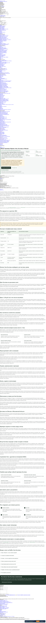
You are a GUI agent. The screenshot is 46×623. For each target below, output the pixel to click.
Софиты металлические (3, 63)
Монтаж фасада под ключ (3, 606)
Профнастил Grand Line (3, 40)
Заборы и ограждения (3, 82)
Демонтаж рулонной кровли (4, 138)
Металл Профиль (2, 26)
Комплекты (1, 108)
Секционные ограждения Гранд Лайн (5, 93)
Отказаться (41, 621)
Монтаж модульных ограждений (4, 607)
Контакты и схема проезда (3, 1)
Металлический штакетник (3, 83)
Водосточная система (3, 74)
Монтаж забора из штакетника (4, 608)
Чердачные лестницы (3, 123)
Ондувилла (1, 53)
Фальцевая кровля (2, 34)
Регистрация (1, 5)
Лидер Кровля (2, 27)
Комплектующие (2, 122)
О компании (1, 143)
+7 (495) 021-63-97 (2, 15)
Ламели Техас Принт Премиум (4, 91)
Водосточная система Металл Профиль (5, 81)
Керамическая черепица (3, 48)
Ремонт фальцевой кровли (3, 135)
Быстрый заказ (14, 167)
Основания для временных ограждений (5, 109)
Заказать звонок (2, 16)
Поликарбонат (2, 49)
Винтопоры (1, 115)
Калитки (1, 107)
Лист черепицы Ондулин (3, 52)
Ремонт (1, 134)
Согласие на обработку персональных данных (6, 602)
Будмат (1, 46)
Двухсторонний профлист (3, 118)
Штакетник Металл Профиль (4, 84)
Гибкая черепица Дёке (3, 30)
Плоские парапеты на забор (3, 99)
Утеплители (1, 130)
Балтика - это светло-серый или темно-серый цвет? (9, 558)
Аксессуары (1, 103)
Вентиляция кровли (2, 129)
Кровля (1, 25)
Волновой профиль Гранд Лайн (4, 100)
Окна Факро (1, 126)
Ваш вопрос (1, 589)
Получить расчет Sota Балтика (7, 582)
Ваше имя (1, 586)
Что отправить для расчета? (6, 572)
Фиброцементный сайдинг (3, 69)
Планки (1, 105)
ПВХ (0, 79)
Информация (2, 599)
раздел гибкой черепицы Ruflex (12, 207)
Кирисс (1, 61)
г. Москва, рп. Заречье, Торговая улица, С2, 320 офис (7, 616)
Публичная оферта (2, 603)
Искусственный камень (3, 60)
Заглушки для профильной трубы (4, 114)
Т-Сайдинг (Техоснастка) (3, 68)
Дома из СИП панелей (3, 127)
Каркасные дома (2, 128)
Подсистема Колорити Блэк (3, 113)
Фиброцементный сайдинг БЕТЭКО (5, 73)
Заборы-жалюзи (2, 88)
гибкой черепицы (23, 207)
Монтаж (1, 131)
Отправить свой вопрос (3, 595)
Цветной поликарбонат (3, 51)
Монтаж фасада (2, 132)
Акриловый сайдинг (3, 54)
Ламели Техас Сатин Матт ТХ (4, 90)
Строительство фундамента (3, 142)
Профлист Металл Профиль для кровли (5, 39)
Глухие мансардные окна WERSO (4, 125)
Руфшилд (1, 33)
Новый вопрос (2, 585)
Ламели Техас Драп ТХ (3, 89)
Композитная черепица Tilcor (4, 44)
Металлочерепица (2, 27)
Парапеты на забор (2, 98)
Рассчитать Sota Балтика (6, 167)
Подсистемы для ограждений (4, 112)
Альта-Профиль (2, 65)
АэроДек (1, 41)
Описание (1, 189)
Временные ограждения (3, 106)
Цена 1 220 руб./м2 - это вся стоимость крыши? (9, 552)
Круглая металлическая (3, 75)
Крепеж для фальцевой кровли (4, 35)
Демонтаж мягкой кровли (3, 137)
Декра (1, 42)
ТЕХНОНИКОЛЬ (2, 78)
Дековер (1, 70)
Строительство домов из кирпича (4, 141)
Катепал (1, 31)
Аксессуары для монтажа (3, 50)
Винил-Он (1, 56)
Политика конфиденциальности (4, 601)
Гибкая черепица (2, 29)
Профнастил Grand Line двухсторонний (5, 119)
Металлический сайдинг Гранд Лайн (5, 62)
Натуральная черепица (3, 47)
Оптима (1, 77)
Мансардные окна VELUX (3, 124)
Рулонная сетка (2, 116)
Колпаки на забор (2, 95)
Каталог (1, 609)
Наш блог (1, 144)
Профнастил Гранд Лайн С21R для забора (5, 87)
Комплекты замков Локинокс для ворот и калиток (7, 104)
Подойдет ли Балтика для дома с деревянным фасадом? (10, 569)
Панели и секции (2, 110)
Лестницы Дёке (2, 121)
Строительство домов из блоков (4, 140)
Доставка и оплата (2, 600)
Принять (38, 621)
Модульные (1, 94)
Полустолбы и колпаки (3, 101)
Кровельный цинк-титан (3, 37)
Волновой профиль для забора (4, 100)
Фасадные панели (2, 64)
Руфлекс (1, 32)
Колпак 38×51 (2, 96)
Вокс (0, 57)
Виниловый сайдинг (3, 55)
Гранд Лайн (1, 58)
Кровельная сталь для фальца (4, 36)
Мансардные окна (2, 120)
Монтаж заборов (2, 133)
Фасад (1, 610)
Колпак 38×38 (2, 95)
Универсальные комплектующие (4, 72)
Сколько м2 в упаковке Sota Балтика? (7, 555)
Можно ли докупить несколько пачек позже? (8, 561)
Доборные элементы (2, 43)
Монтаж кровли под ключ (3, 605)
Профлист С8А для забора (3, 85)
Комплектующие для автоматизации (5, 111)
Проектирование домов (3, 139)
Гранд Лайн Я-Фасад (3, 66)
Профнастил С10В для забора (4, 86)
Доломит (1, 67)
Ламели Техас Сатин (3, 90)
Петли (1, 105)
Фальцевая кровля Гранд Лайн (4, 38)
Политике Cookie (31, 621)
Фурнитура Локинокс (3, 102)
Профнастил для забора (3, 85)
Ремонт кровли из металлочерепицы (5, 136)
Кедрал (1, 71)
